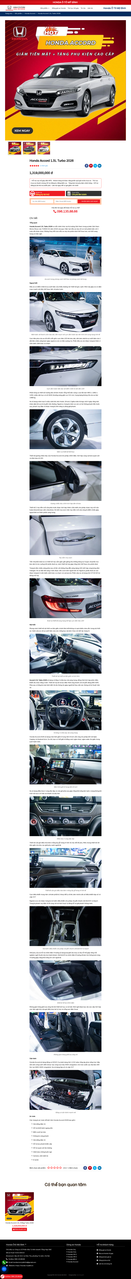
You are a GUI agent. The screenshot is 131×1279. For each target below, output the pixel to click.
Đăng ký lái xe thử (104, 1260)
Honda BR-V (72, 1259)
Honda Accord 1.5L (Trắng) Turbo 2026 (19, 1223)
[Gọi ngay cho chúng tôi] (4, 1262)
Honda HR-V (72, 1257)
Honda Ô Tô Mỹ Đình (114, 8)
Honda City (72, 1250)
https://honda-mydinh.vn (24, 1266)
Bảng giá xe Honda (105, 1250)
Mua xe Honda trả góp (106, 1253)
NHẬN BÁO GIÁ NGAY (90, 201)
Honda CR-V (72, 1254)
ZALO (4, 1269)
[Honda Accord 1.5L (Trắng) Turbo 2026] (19, 1206)
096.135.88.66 (67, 211)
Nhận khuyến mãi (20, 1229)
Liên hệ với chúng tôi (105, 1264)
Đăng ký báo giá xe (105, 1257)
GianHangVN (80, 1275)
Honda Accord (73, 1262)
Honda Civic (72, 1252)
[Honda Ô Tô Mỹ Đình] (17, 8)
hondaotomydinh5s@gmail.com (24, 1262)
